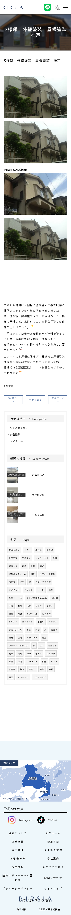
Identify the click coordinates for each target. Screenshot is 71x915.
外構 (51, 669)
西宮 (11, 677)
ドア (22, 581)
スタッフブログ (43, 581)
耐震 (55, 558)
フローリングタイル (18, 645)
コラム (50, 605)
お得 (11, 661)
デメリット (14, 589)
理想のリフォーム (17, 573)
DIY (42, 645)
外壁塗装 (8, 386)
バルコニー (32, 661)
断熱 (20, 605)
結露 (11, 653)
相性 (33, 573)
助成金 (55, 597)
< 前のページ (13, 399)
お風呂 (54, 629)
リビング (50, 653)
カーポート (27, 621)
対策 (42, 669)
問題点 (49, 549)
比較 (33, 566)
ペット (54, 661)
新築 (20, 653)
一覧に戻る (35, 399)
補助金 (12, 581)
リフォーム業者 (47, 573)
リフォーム (16, 440)
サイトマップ (53, 888)
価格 (11, 613)
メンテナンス (41, 558)
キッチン (53, 621)
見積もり (13, 566)
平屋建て (26, 558)
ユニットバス (15, 597)
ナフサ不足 (32, 613)
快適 (44, 661)
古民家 (12, 669)
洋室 (44, 637)
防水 (22, 669)
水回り (41, 621)
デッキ (39, 605)
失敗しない (14, 549)
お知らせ (52, 645)
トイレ (41, 589)
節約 (24, 566)
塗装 (28, 629)
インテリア (32, 637)
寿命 (42, 566)
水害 (51, 589)
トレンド (13, 621)
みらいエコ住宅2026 (36, 597)
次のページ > (58, 399)
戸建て (32, 669)
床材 (29, 605)
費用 (11, 637)
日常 (11, 605)
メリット (28, 589)
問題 (20, 613)
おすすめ (46, 613)
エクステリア (39, 677)
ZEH (29, 653)
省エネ (38, 653)
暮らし (38, 549)
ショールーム (15, 629)
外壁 (37, 629)
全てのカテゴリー (20, 428)
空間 (20, 661)
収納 (20, 637)
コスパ (27, 549)
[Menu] (65, 7)
